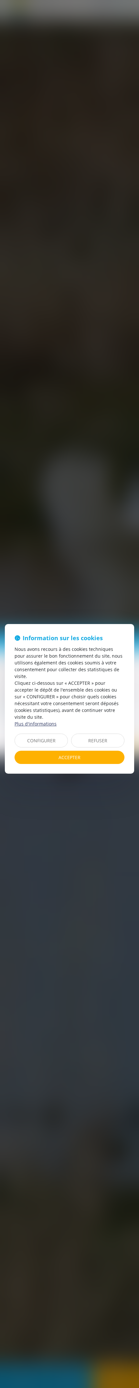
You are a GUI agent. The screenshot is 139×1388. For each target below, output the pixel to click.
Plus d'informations (36, 724)
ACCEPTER (69, 757)
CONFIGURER (41, 740)
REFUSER (97, 740)
